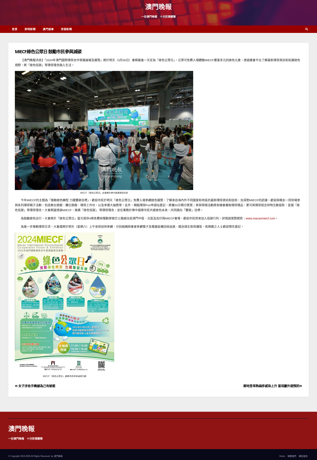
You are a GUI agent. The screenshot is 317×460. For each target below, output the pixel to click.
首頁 (14, 29)
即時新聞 (30, 29)
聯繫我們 (292, 456)
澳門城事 (48, 29)
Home (282, 456)
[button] (306, 29)
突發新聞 (66, 29)
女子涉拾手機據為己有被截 (36, 386)
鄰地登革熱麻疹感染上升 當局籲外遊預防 (271, 386)
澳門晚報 (158, 6)
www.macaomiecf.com (260, 218)
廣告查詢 (303, 456)
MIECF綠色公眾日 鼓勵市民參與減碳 (48, 51)
